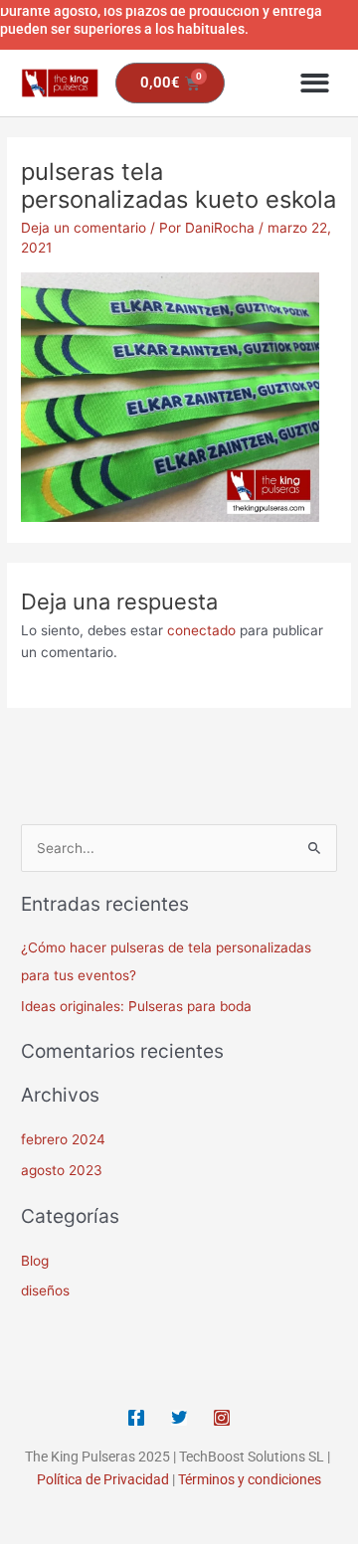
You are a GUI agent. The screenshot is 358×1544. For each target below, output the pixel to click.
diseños (45, 1290)
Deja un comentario (83, 228)
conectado (201, 630)
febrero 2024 (63, 1139)
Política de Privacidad (103, 1479)
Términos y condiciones (249, 1479)
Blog (35, 1261)
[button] (315, 83)
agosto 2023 (61, 1170)
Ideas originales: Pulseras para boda (136, 1006)
